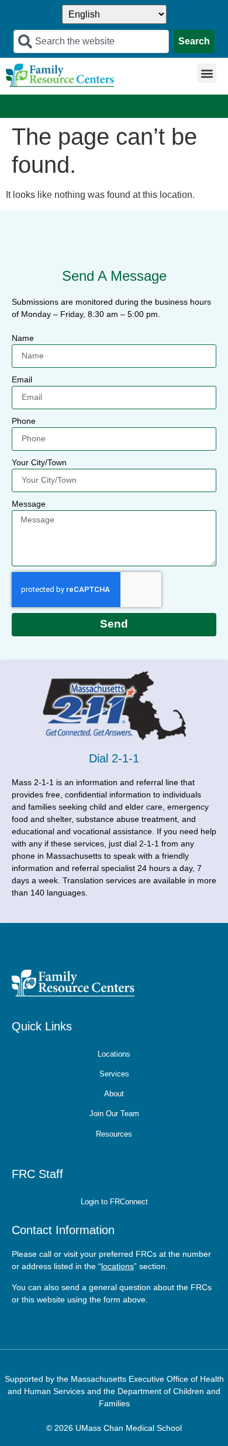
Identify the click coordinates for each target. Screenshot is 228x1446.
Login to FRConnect (114, 1201)
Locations (114, 1054)
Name (23, 338)
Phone (24, 421)
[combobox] (90, 41)
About (114, 1093)
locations (117, 1266)
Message (29, 503)
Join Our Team (114, 1113)
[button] (206, 73)
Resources (114, 1134)
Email (22, 379)
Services (114, 1073)
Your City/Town (39, 462)
